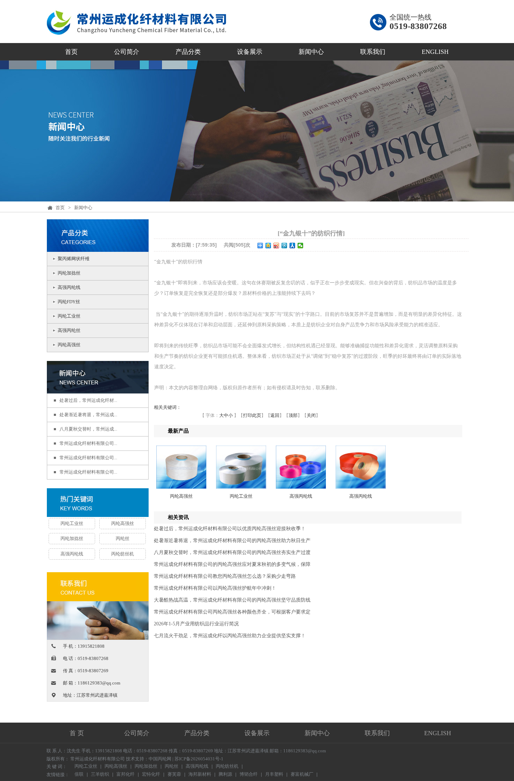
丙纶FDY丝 (69, 301)
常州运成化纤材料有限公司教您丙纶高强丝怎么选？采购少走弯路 (225, 576)
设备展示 (249, 51)
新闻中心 (311, 51)
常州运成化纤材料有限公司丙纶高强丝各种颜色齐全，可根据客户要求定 (232, 612)
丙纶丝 (122, 538)
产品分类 (188, 51)
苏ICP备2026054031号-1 (198, 758)
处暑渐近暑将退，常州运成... (88, 414)
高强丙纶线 (69, 287)
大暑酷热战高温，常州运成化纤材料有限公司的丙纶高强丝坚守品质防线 (232, 600)
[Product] (98, 247)
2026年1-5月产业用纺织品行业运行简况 (196, 623)
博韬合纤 (249, 775)
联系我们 (372, 51)
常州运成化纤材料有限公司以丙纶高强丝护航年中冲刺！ (215, 588)
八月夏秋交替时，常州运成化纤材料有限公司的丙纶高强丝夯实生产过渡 (232, 552)
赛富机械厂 (302, 775)
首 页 (77, 733)
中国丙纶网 (160, 758)
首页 (71, 51)
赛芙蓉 (174, 775)
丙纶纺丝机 (122, 553)
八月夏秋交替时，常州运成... (88, 429)
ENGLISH (435, 51)
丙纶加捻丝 (69, 273)
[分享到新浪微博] (276, 245)
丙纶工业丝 (69, 316)
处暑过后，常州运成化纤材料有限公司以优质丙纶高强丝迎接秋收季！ (230, 528)
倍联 (79, 775)
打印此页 (252, 415)
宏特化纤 (151, 775)
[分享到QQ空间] (268, 245)
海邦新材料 (199, 775)
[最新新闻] (98, 389)
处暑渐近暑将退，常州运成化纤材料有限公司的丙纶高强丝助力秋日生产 (232, 540)
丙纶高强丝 (69, 344)
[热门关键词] (98, 503)
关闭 (311, 415)
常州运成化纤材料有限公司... (88, 443)
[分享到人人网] (292, 245)
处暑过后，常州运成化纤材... (88, 400)
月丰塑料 (274, 775)
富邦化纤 (125, 775)
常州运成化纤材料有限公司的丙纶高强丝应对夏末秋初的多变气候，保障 (232, 564)
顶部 (293, 415)
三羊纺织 (100, 775)
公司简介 (126, 51)
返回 (274, 415)
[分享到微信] (301, 245)
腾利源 (225, 775)
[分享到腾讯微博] (284, 245)
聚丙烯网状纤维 (74, 258)
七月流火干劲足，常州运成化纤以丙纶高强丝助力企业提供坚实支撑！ (230, 635)
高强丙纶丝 (69, 330)
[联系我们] (98, 635)
